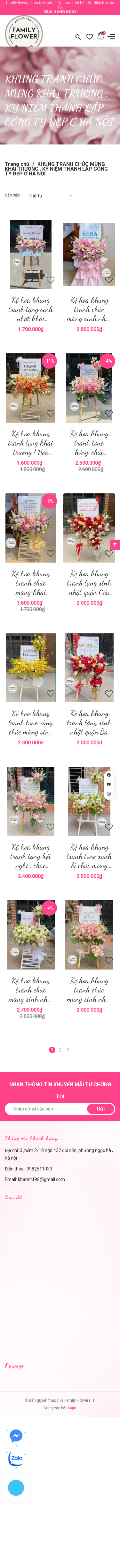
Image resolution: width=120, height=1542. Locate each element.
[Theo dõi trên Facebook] (109, 776)
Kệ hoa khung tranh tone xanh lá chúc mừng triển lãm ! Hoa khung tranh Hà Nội (89, 856)
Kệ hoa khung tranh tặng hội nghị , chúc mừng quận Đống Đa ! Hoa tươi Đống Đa (31, 856)
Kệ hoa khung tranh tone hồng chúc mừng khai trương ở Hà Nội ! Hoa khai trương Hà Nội (89, 443)
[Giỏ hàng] (100, 37)
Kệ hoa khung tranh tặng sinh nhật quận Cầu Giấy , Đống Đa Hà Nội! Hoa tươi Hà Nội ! (89, 583)
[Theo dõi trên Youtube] (109, 785)
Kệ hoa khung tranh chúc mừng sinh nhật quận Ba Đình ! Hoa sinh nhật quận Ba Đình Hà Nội (89, 309)
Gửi (101, 1109)
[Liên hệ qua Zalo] (16, 1458)
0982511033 (39, 1168)
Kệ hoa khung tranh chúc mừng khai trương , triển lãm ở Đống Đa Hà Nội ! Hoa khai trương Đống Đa (31, 583)
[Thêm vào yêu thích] (50, 281)
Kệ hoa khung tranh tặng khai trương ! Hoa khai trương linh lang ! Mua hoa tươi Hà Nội (30, 443)
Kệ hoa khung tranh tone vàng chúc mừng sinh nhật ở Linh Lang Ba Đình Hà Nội (31, 722)
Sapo (71, 1408)
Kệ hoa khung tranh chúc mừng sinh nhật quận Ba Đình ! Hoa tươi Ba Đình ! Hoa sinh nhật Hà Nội (30, 990)
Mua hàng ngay (60, 12)
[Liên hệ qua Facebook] (16, 1436)
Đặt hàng (91, 254)
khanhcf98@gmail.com (41, 1179)
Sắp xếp (12, 195)
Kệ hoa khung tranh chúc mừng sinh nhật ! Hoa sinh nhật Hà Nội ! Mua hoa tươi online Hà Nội (89, 990)
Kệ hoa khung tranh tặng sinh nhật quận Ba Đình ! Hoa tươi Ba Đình (89, 722)
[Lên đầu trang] (109, 807)
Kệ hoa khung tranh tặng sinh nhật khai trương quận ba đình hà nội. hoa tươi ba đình (30, 309)
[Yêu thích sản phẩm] (89, 37)
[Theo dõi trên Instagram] (109, 795)
